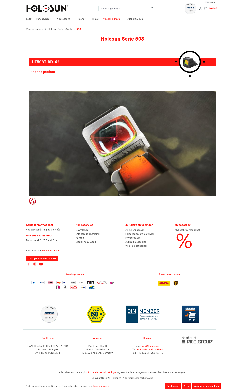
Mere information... (102, 386)
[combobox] (123, 8)
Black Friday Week (86, 241)
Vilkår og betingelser (136, 245)
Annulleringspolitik (135, 229)
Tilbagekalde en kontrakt (42, 258)
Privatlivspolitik (133, 237)
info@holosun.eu (151, 346)
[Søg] (151, 8)
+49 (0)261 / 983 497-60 (150, 349)
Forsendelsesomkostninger (139, 233)
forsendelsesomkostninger (102, 372)
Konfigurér (173, 386)
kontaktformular (51, 250)
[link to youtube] (41, 264)
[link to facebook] (28, 264)
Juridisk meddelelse (135, 241)
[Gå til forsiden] (47, 8)
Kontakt (80, 237)
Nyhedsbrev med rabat (187, 229)
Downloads (82, 229)
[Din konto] (201, 8)
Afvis (186, 386)
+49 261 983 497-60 (39, 235)
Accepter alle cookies (206, 386)
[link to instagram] (35, 264)
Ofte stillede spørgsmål (88, 233)
